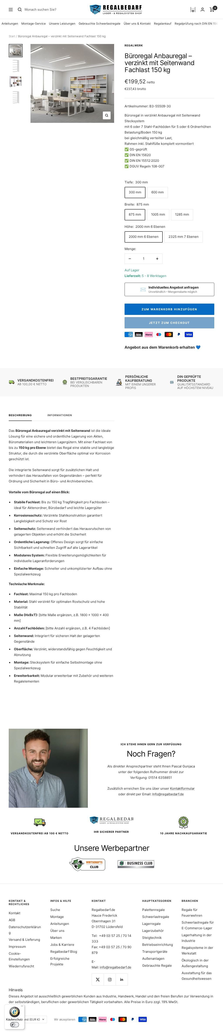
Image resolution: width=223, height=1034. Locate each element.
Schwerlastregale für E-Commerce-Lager (198, 925)
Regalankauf (162, 23)
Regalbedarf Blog (63, 952)
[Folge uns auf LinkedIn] (122, 979)
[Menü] (22, 1007)
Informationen (59, 415)
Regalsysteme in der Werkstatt (197, 950)
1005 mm (158, 214)
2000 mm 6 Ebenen (144, 237)
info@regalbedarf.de (115, 967)
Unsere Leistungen (62, 23)
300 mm (135, 192)
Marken (56, 938)
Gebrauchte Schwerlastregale (99, 23)
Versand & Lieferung (24, 940)
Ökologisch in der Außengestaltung (195, 963)
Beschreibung (20, 415)
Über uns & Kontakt (137, 23)
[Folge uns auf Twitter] (98, 979)
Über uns (57, 931)
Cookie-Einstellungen (19, 956)
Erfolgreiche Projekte (59, 961)
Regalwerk (134, 45)
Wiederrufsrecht (21, 966)
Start (12, 36)
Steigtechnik (152, 938)
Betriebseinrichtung (157, 945)
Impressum (17, 946)
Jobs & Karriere (62, 945)
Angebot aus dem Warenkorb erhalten (160, 347)
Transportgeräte (154, 952)
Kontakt (14, 913)
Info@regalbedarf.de (168, 794)
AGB (12, 920)
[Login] (202, 9)
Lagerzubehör (153, 931)
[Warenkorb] (212, 9)
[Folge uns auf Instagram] (110, 979)
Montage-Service (33, 23)
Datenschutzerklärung (25, 930)
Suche (55, 910)
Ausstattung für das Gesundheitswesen (197, 976)
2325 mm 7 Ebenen (184, 237)
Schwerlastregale (155, 917)
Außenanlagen (153, 958)
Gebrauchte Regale (157, 965)
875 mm (135, 214)
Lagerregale (151, 924)
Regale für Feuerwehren (192, 912)
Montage (57, 917)
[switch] (14, 1024)
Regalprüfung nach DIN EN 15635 (198, 23)
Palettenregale (153, 910)
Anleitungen (10, 23)
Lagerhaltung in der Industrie (197, 938)
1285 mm (182, 214)
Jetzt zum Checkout (169, 322)
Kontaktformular (182, 788)
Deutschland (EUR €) (26, 1019)
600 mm (157, 192)
